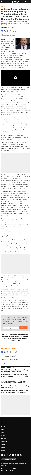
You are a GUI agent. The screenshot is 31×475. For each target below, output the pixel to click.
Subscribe (23, 328)
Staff (2, 429)
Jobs (2, 432)
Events (3, 426)
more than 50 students (18, 95)
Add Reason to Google (9, 35)
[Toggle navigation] (1, 1)
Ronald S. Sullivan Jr (7, 39)
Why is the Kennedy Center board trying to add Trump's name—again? (14, 370)
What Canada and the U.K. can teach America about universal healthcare (13, 382)
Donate (3, 435)
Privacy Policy (24, 463)
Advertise (3, 438)
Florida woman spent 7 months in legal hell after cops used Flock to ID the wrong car (15, 376)
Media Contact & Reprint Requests (9, 359)
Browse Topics (5, 423)
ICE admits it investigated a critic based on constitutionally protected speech (14, 391)
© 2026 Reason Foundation (7, 463)
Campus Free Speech (12, 348)
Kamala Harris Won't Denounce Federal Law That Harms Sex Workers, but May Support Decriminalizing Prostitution (15, 338)
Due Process (4, 6)
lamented (20, 278)
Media (3, 447)
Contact (3, 444)
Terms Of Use (4, 465)
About (2, 420)
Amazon (3, 450)
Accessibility (17, 463)
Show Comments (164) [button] (10, 363)
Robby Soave (4, 27)
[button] (29, 1)
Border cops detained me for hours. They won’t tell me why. (15, 386)
